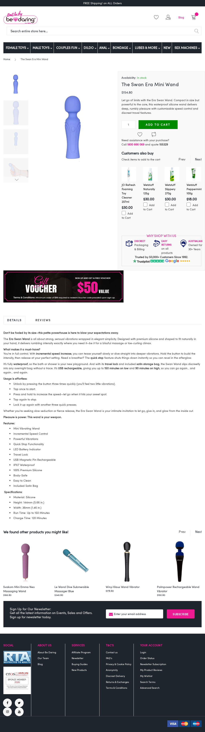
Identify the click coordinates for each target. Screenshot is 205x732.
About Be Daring (47, 652)
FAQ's (109, 658)
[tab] (14, 320)
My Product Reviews (151, 670)
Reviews (43, 320)
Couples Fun (67, 47)
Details (14, 320)
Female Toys (16, 47)
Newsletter (77, 658)
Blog (181, 17)
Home (6, 59)
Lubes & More (146, 47)
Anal (103, 47)
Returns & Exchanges (117, 682)
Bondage (121, 47)
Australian (195, 241)
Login (143, 652)
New (167, 47)
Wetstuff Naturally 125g (149, 189)
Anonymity (112, 670)
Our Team (43, 658)
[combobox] (104, 31)
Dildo (89, 47)
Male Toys (41, 47)
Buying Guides (79, 664)
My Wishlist (146, 676)
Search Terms (147, 682)
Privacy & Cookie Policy (118, 664)
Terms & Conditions (116, 687)
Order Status (147, 658)
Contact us (112, 652)
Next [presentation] (198, 159)
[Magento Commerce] (20, 17)
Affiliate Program (81, 652)
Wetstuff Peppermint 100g (194, 189)
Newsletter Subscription (153, 664)
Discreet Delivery (115, 676)
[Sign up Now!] (63, 301)
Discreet (139, 241)
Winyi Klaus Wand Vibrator (123, 587)
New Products (79, 670)
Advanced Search (150, 687)
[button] (169, 17)
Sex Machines (186, 47)
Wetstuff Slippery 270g (170, 189)
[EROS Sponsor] (17, 693)
